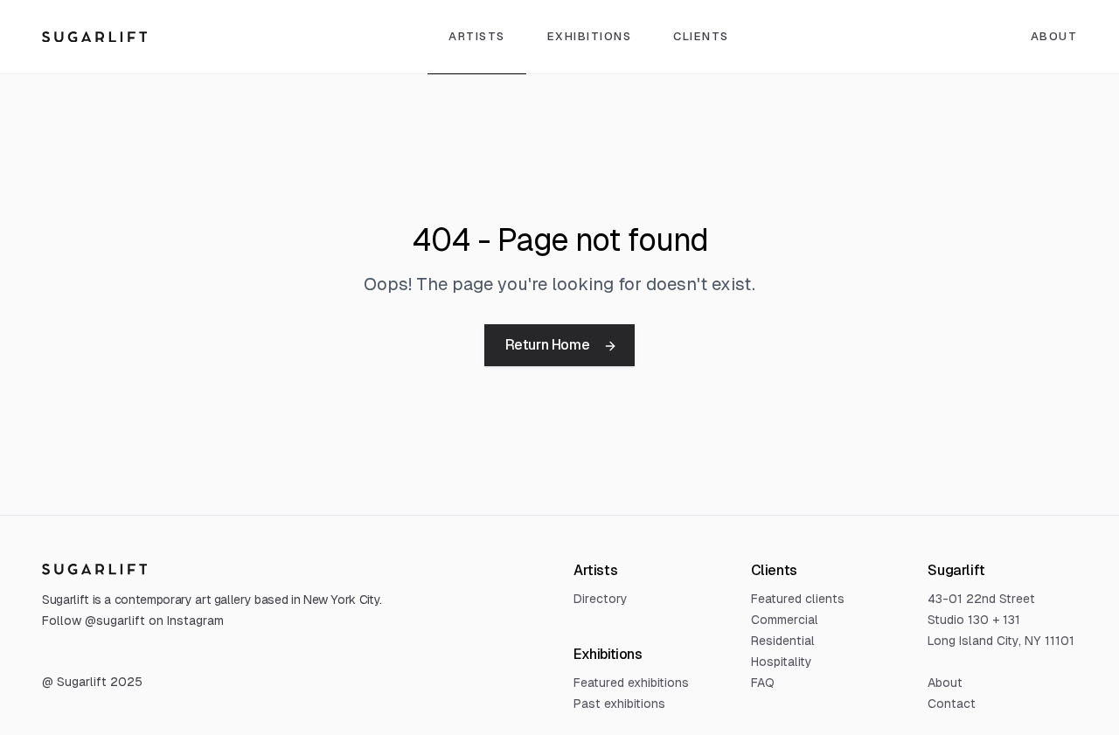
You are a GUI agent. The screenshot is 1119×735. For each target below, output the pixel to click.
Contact (952, 704)
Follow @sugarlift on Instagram (133, 621)
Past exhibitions (619, 704)
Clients (701, 36)
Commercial (784, 620)
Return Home (547, 344)
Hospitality (781, 662)
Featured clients (797, 599)
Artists (476, 36)
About (945, 683)
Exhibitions (589, 36)
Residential (783, 641)
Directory (600, 599)
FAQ (763, 683)
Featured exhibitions (631, 683)
